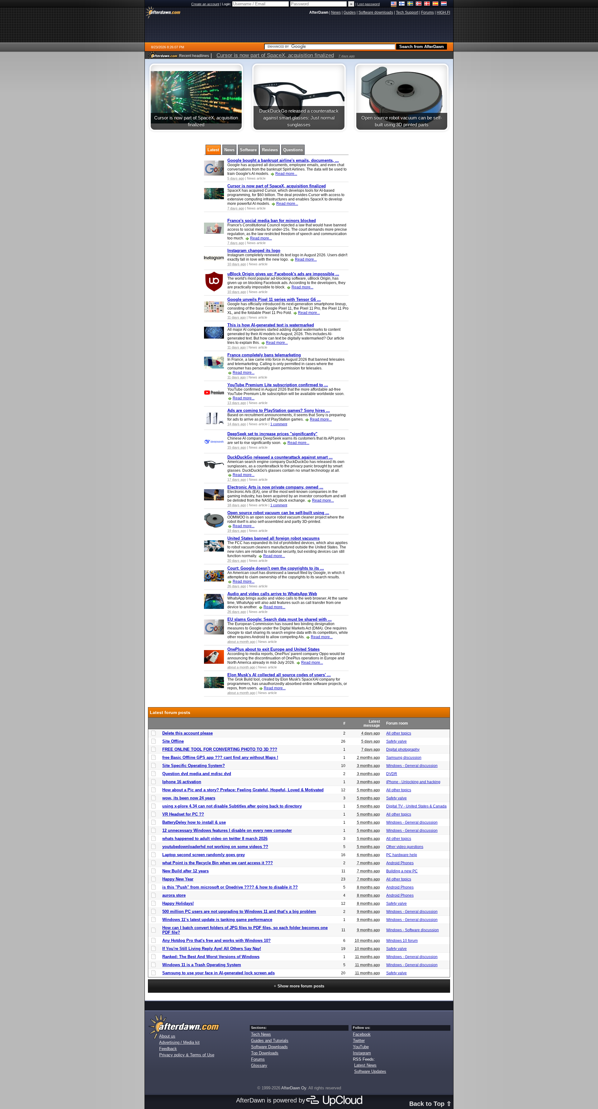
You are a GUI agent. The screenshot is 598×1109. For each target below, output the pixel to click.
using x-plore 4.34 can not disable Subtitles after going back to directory (232, 806)
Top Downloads (264, 1053)
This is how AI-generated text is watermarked (270, 325)
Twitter (359, 1040)
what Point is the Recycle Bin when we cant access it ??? (217, 863)
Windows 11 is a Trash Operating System (201, 964)
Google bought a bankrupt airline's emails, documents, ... (283, 160)
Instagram (362, 1053)
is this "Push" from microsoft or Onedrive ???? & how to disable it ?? (230, 887)
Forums (258, 1059)
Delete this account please (187, 733)
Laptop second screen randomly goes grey (203, 854)
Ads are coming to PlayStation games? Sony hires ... (278, 410)
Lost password (368, 4)
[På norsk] (419, 4)
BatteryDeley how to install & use (194, 822)
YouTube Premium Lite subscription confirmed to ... (277, 385)
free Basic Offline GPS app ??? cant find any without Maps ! (220, 757)
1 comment (278, 424)
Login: (227, 4)
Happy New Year (177, 879)
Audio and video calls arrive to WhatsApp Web (272, 593)
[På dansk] (427, 4)
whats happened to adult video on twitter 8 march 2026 (215, 838)
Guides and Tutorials (269, 1040)
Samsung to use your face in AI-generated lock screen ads (218, 973)
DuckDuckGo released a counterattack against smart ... (280, 457)
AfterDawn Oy (293, 1088)
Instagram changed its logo (253, 250)
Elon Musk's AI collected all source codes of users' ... (279, 675)
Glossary (259, 1065)
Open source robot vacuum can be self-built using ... (278, 512)
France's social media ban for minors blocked (271, 220)
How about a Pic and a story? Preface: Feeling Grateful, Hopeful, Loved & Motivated (243, 790)
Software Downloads (269, 1046)
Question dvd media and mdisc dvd (196, 773)
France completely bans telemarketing (264, 355)
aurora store (174, 895)
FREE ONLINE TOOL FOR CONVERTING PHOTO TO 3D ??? (219, 749)
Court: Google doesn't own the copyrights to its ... (275, 568)
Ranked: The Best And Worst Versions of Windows (210, 956)
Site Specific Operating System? (193, 765)
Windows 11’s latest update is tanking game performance (217, 919)
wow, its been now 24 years (188, 798)
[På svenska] (410, 4)
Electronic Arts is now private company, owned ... (275, 487)
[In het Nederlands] (444, 4)
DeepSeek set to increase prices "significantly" (272, 434)
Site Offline (173, 741)
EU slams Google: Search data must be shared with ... (279, 619)
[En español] (436, 4)
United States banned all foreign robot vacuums (273, 538)
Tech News (261, 1034)
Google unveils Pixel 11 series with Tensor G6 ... (274, 299)
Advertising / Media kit (179, 1042)
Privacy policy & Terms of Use (186, 1055)
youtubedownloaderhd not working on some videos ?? (215, 846)
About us (167, 1036)
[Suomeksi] (402, 4)
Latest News (365, 1065)
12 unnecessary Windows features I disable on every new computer (227, 830)
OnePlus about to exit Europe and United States (273, 649)
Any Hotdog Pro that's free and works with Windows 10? (216, 940)
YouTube (361, 1046)
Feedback (168, 1048)
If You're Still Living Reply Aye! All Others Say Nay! (211, 948)
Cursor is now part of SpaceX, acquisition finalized (276, 186)
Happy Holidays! (178, 903)
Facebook (362, 1034)
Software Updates (370, 1071)
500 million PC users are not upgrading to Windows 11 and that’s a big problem (239, 911)
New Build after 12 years (185, 871)
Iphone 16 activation (181, 781)
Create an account (205, 4)
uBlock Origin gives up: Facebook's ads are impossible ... (283, 274)
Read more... (286, 173)
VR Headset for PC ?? (183, 814)
